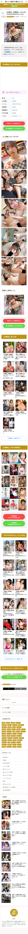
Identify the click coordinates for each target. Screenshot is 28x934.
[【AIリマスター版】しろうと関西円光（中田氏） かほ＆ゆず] (5, 486)
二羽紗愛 (3, 733)
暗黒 (4, 781)
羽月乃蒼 (14, 746)
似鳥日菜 (3, 735)
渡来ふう (14, 733)
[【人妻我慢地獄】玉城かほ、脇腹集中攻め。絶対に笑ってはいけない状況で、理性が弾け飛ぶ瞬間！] (14, 498)
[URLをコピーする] (21, 689)
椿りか (14, 727)
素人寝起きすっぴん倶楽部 (9, 787)
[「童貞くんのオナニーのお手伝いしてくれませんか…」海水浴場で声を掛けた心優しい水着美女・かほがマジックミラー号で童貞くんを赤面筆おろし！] (14, 463)
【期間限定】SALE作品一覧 (14, 128)
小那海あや (13, 735)
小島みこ (18, 729)
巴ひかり (23, 729)
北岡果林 (12, 722)
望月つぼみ (4, 738)
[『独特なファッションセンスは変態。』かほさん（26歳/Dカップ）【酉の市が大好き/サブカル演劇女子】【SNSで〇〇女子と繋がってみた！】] (5, 463)
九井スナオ (4, 740)
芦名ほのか (21, 738)
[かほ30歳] (5, 510)
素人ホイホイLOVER (8, 772)
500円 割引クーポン (17, 116)
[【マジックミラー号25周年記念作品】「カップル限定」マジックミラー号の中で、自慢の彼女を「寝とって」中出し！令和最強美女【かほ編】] (5, 498)
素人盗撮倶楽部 (6, 790)
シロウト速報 (6, 766)
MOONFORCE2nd (10, 16)
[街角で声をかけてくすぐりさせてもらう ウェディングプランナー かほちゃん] (22, 510)
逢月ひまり (4, 727)
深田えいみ (20, 740)
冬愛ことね (9, 746)
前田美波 (14, 740)
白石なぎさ (19, 727)
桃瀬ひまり (20, 733)
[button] (9, 689)
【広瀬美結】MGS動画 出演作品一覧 (14, 523)
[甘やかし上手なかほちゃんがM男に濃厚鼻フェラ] (22, 463)
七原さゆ (19, 746)
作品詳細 (16, 92)
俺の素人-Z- (5, 757)
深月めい (14, 744)
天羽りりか (13, 742)
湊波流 (8, 735)
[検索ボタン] (26, 1)
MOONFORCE (6, 763)
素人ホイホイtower (7, 775)
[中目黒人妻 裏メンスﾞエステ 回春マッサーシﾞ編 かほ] (22, 498)
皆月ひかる (16, 738)
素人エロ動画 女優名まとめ (14, 1)
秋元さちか (10, 738)
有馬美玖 (3, 746)
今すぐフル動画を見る (15, 123)
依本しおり (18, 722)
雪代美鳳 (3, 731)
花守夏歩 (9, 727)
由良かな (9, 740)
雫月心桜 (3, 729)
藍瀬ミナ (8, 729)
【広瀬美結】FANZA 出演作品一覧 (14, 516)
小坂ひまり (23, 731)
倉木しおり (9, 733)
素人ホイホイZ (6, 769)
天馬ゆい (13, 729)
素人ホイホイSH (7, 784)
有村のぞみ (4, 744)
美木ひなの (9, 731)
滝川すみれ (4, 742)
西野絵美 (9, 744)
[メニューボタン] (1, 1)
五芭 (9, 742)
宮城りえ (17, 731)
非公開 (3, 722)
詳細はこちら (14, 6)
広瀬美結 (17, 16)
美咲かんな (19, 735)
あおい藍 (19, 744)
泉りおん (18, 742)
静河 (13, 731)
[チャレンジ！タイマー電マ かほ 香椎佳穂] (14, 510)
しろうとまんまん (7, 778)
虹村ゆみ (8, 722)
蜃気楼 (4, 760)
